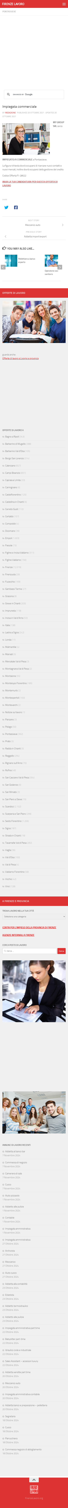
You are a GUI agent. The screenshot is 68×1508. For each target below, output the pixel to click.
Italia (7, 625)
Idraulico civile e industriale (18, 1350)
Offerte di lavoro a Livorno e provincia (20, 358)
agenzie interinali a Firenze (18, 935)
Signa (8, 828)
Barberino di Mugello (15, 443)
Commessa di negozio (16, 1162)
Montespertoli (12, 697)
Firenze (9, 567)
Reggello (9, 755)
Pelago (8, 726)
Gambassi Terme (13, 589)
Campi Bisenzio (12, 472)
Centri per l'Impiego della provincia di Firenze (29, 927)
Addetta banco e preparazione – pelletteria (26, 1405)
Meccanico (10, 1261)
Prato (8, 741)
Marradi (9, 654)
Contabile (9, 1217)
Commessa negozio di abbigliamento (23, 1449)
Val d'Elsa (9, 857)
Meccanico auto (12, 1383)
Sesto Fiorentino (13, 821)
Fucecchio (10, 581)
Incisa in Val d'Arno (14, 618)
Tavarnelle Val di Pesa (15, 842)
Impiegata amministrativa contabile (22, 1394)
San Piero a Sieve (13, 799)
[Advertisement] (34, 49)
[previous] (3, 267)
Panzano (9, 719)
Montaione (10, 676)
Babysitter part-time (15, 1339)
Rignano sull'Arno (13, 763)
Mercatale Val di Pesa (15, 661)
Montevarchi (11, 705)
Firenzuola (10, 574)
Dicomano (10, 531)
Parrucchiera (11, 1438)
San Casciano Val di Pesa (17, 777)
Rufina (8, 770)
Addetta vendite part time (18, 1372)
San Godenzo (11, 784)
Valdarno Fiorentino (15, 871)
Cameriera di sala (13, 1173)
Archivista (10, 1250)
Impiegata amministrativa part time (22, 1328)
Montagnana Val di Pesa (17, 668)
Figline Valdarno (13, 560)
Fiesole (8, 545)
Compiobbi (10, 523)
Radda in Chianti (13, 748)
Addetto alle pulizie (14, 1206)
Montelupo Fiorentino (16, 683)
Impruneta (10, 610)
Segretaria (10, 1416)
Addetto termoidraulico (16, 1306)
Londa (8, 639)
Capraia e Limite (13, 480)
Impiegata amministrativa (17, 1228)
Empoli (8, 538)
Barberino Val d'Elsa (15, 451)
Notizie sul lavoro (13, 712)
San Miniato (11, 792)
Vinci (7, 886)
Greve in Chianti (12, 603)
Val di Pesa (10, 864)
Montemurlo (11, 690)
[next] (59, 267)
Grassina (9, 596)
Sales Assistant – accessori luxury (21, 1361)
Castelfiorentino (13, 494)
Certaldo (9, 516)
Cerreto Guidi (11, 509)
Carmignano (11, 487)
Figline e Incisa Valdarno (17, 552)
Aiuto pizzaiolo (12, 1195)
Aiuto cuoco (11, 1272)
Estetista (9, 1295)
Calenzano (10, 465)
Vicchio (8, 879)
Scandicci (9, 806)
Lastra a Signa (12, 632)
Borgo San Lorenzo (14, 458)
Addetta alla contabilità (16, 1284)
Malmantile (10, 647)
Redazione (10, 112)
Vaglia (8, 850)
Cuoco (8, 1184)
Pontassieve (9, 11)
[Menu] (64, 4)
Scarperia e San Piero (15, 813)
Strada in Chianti (13, 835)
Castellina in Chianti (14, 502)
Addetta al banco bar (15, 1151)
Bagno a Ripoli (12, 436)
